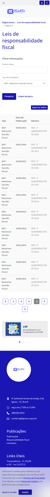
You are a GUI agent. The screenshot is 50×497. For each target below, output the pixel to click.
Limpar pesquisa (25, 96)
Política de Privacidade (34, 477)
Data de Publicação (21, 119)
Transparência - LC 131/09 (19, 461)
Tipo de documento (10, 77)
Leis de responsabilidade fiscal (31, 22)
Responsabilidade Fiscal (18, 439)
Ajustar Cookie (9, 492)
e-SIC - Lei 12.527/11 (16, 464)
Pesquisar (9, 96)
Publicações (12, 436)
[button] (19, 342)
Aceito (25, 492)
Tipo (4, 120)
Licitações (11, 443)
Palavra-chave (8, 64)
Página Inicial (8, 22)
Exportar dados (39, 107)
